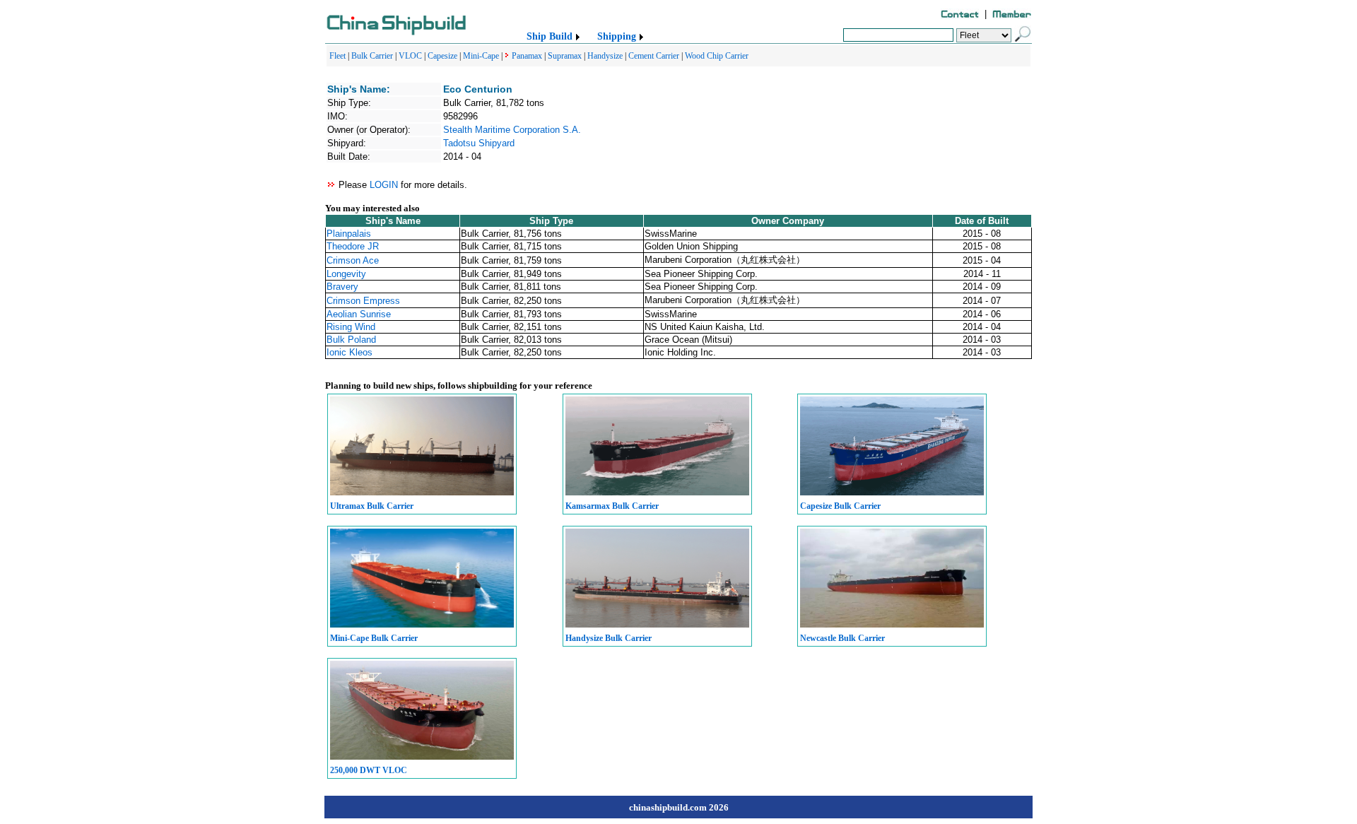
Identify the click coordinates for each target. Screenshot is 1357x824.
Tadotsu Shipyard (479, 143)
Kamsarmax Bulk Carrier (612, 506)
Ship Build (549, 36)
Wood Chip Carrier (716, 56)
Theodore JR (353, 246)
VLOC (410, 56)
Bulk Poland (351, 339)
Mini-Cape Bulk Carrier (374, 638)
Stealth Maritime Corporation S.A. (512, 129)
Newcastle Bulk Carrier (842, 638)
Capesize (442, 56)
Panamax (527, 56)
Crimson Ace (353, 260)
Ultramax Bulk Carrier (371, 506)
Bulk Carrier (372, 56)
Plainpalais (349, 233)
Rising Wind (351, 327)
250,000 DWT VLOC (368, 770)
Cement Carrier (653, 56)
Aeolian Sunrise (359, 314)
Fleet (337, 56)
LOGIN (384, 184)
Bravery (342, 286)
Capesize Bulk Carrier (840, 506)
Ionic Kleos (349, 352)
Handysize (605, 56)
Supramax (565, 56)
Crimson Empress (363, 300)
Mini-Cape (481, 56)
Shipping (616, 36)
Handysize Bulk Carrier (608, 638)
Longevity (346, 274)
